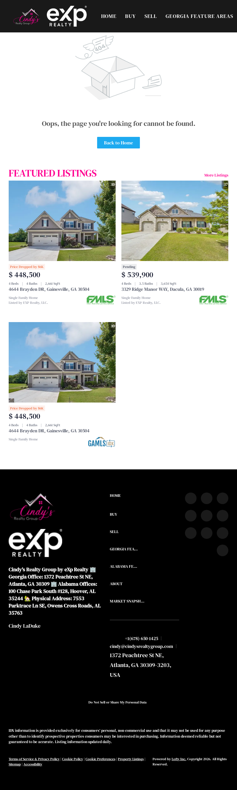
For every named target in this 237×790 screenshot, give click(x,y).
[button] (26, 16)
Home (108, 16)
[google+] (222, 550)
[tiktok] (191, 533)
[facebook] (191, 498)
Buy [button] (130, 16)
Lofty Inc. (179, 759)
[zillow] (191, 515)
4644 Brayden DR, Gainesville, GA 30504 (49, 289)
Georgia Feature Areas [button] (199, 16)
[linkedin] (206, 498)
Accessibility (32, 764)
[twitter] (222, 498)
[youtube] (222, 515)
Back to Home (118, 142)
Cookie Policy (72, 759)
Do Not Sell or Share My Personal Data (117, 702)
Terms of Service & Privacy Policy (34, 759)
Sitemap (15, 764)
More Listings (216, 175)
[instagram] (206, 515)
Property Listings (131, 759)
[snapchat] (206, 533)
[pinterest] (222, 533)
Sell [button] (151, 16)
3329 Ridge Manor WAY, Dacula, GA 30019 (162, 289)
